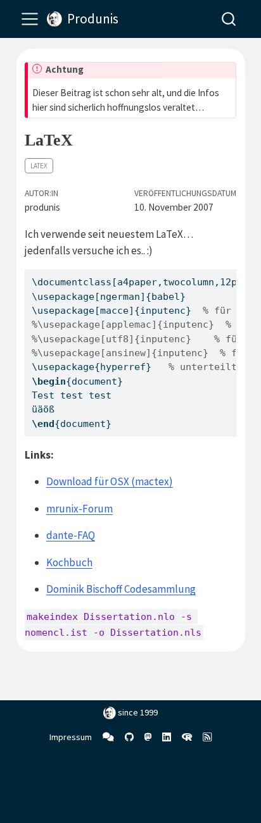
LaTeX (39, 165)
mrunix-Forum (79, 509)
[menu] (30, 19)
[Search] (229, 18)
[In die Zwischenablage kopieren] (229, 273)
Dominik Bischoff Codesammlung (121, 589)
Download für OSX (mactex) (109, 481)
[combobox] (229, 18)
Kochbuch (69, 562)
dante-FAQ (70, 535)
